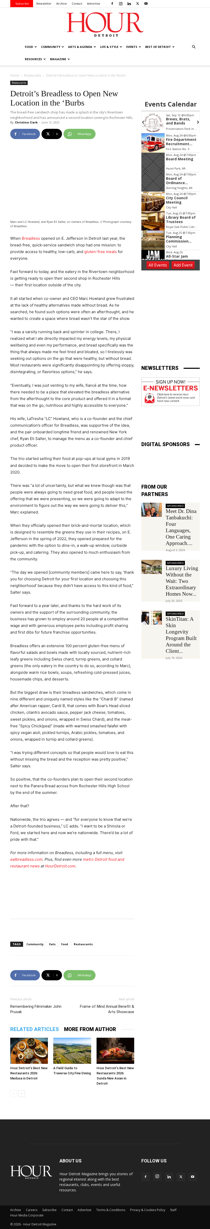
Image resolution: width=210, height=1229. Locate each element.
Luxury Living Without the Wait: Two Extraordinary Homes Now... (182, 581)
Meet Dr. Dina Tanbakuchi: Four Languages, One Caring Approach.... (181, 527)
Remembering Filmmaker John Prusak (35, 1009)
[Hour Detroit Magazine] (105, 24)
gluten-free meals (100, 251)
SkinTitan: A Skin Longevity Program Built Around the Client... (181, 635)
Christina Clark (26, 122)
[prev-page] (13, 1093)
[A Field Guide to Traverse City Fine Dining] (72, 1051)
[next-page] (21, 1093)
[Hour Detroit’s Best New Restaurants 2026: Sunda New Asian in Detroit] (115, 1051)
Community (35, 944)
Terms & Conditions (110, 1210)
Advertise (93, 3)
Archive (61, 3)
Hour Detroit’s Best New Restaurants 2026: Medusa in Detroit (29, 1073)
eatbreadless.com (26, 859)
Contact (77, 3)
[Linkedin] (129, 3)
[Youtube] (146, 3)
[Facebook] (112, 3)
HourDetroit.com (60, 866)
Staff (173, 1210)
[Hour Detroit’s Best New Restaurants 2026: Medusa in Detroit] (29, 1051)
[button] (193, 47)
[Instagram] (120, 3)
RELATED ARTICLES (34, 1029)
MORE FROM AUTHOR (90, 1029)
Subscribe (22, 3)
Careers (31, 1210)
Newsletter (43, 3)
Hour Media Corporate (27, 1215)
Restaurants (32, 75)
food (64, 944)
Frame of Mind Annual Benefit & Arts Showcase (107, 1009)
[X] (137, 3)
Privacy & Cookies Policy (147, 1210)
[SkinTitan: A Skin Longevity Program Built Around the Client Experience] (151, 618)
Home (14, 75)
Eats (52, 944)
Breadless (31, 238)
